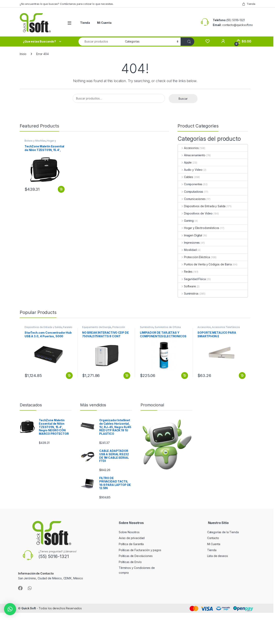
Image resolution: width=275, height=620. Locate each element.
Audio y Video (193, 169)
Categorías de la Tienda (223, 532)
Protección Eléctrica (197, 257)
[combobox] (101, 41)
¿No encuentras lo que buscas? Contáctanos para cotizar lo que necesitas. (67, 3)
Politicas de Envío (130, 562)
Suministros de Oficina (168, 327)
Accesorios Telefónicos (226, 327)
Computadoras (193, 191)
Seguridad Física (195, 279)
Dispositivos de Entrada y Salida (204, 206)
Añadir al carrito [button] (60, 189)
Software (190, 286)
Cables (188, 177)
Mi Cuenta (104, 22)
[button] (10, 609)
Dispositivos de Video (198, 213)
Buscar (183, 98)
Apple (188, 162)
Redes (188, 271)
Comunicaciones (195, 199)
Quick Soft (28, 608)
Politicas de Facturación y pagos (140, 550)
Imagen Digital (193, 235)
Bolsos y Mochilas (35, 140)
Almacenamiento (194, 155)
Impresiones (192, 242)
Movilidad (190, 250)
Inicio (23, 54)
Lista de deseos (217, 556)
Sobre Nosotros (129, 532)
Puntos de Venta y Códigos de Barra (208, 264)
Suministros (191, 293)
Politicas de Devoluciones (136, 556)
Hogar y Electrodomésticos (40, 142)
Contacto (213, 538)
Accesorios (191, 148)
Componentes (193, 184)
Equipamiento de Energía (96, 327)
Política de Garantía (132, 544)
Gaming (189, 220)
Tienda (251, 3)
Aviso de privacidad (132, 538)
